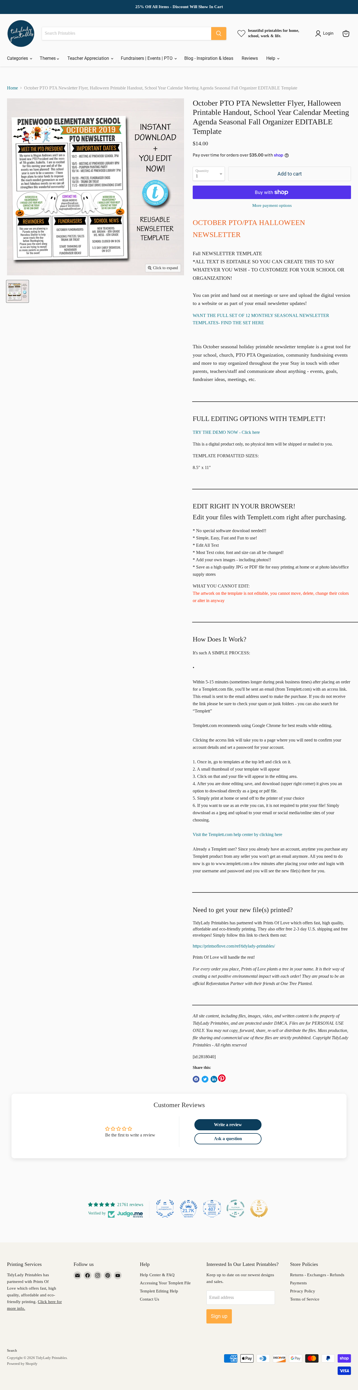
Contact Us (149, 1299)
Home (12, 88)
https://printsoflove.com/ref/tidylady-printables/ (234, 946)
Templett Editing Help (159, 1291)
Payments (298, 1283)
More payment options (272, 205)
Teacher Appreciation (88, 58)
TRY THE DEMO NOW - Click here (226, 432)
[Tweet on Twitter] (205, 1079)
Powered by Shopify (22, 1363)
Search (12, 1350)
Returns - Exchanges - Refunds (317, 1275)
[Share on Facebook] (196, 1079)
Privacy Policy (302, 1291)
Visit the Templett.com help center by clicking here (237, 834)
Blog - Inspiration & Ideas (208, 58)
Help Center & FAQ (157, 1275)
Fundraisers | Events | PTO (147, 58)
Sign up (219, 1316)
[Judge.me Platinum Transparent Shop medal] (235, 1209)
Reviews (250, 58)
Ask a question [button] (228, 1138)
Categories (18, 58)
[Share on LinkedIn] (214, 1079)
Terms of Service (304, 1299)
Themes (48, 58)
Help (271, 58)
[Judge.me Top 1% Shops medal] (259, 1209)
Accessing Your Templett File (165, 1283)
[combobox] (126, 33)
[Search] (218, 33)
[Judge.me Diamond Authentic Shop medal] (165, 1209)
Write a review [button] (228, 1124)
